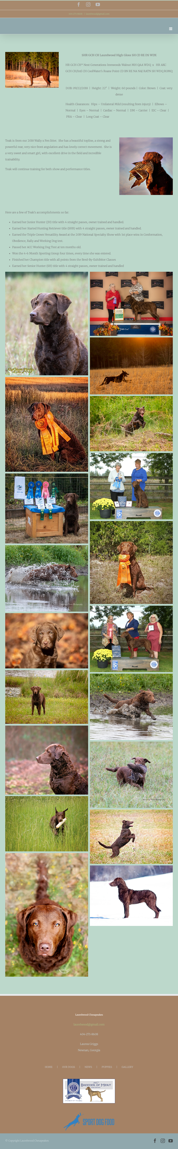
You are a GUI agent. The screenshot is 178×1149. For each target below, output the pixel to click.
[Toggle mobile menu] (171, 29)
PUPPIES (107, 1067)
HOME (48, 1067)
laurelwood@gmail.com (98, 14)
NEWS (88, 1067)
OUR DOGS (68, 1067)
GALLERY (127, 1067)
